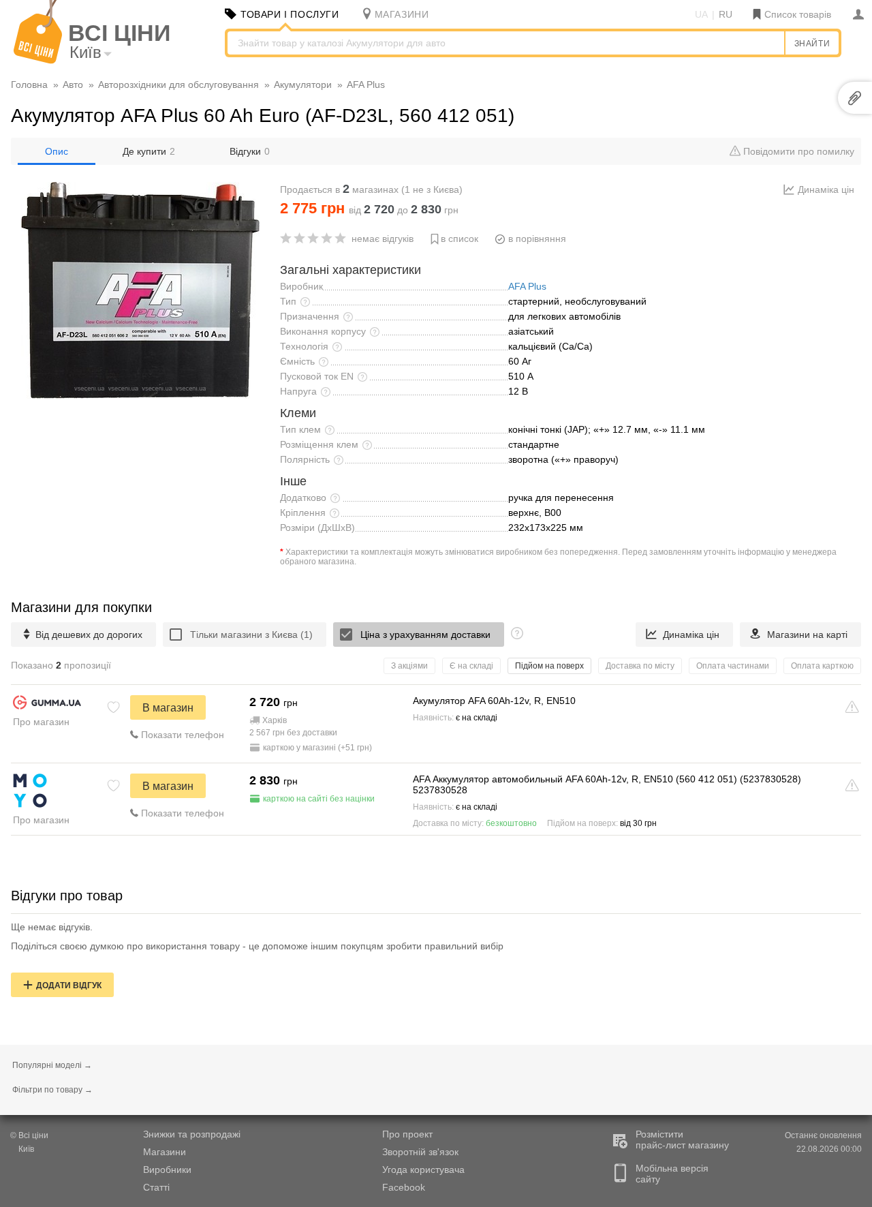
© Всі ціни (29, 1135)
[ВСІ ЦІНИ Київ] (38, 60)
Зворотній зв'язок (420, 1151)
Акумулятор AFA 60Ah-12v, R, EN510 (494, 700)
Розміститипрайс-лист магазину (682, 1139)
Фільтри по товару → (52, 1090)
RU (725, 14)
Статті (156, 1187)
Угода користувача (423, 1169)
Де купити (149, 151)
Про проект (407, 1134)
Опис (56, 151)
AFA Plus (527, 286)
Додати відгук (69, 985)
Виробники (167, 1169)
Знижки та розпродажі (191, 1134)
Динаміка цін (826, 189)
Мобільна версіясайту (672, 1174)
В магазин (167, 708)
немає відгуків (383, 238)
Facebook (403, 1187)
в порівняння (537, 238)
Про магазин (41, 721)
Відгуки (250, 151)
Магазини (164, 1151)
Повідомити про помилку (797, 151)
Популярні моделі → (52, 1065)
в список (459, 238)
